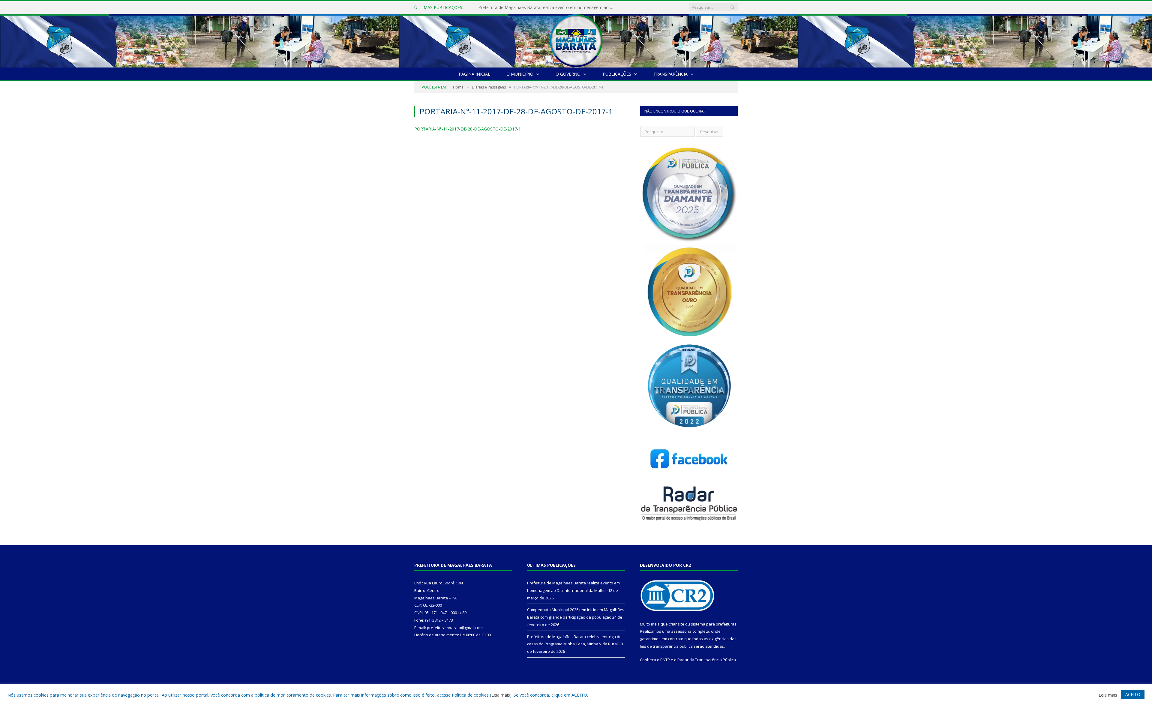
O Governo (568, 74)
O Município (519, 74)
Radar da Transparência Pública (706, 659)
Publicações (617, 74)
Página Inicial (474, 74)
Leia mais (500, 695)
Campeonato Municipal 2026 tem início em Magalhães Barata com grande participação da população (547, 7)
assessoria (681, 631)
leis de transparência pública (666, 646)
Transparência (670, 74)
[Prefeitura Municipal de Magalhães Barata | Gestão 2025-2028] (576, 39)
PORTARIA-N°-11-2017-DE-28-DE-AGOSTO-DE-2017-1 (467, 129)
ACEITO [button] (1132, 694)
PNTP (665, 659)
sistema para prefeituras (713, 624)
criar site (676, 624)
